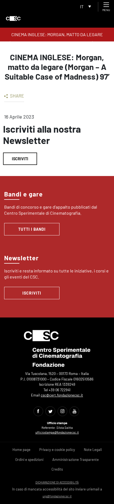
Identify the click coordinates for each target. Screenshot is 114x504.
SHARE (16, 95)
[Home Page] (13, 18)
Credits (57, 469)
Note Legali (93, 449)
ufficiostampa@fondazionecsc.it (57, 432)
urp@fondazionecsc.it (57, 496)
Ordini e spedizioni (29, 459)
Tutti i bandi (32, 229)
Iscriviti (20, 158)
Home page (21, 449)
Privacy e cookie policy (57, 449)
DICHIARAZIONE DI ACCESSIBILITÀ (57, 482)
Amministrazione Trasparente (75, 459)
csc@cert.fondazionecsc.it (62, 395)
